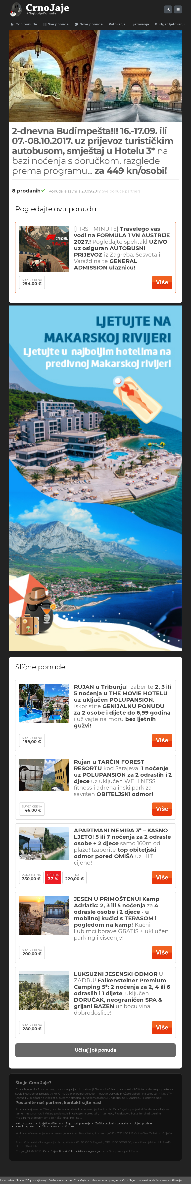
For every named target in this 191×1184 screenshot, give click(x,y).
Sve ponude (56, 24)
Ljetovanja (140, 24)
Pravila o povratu (26, 1126)
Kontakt (70, 1126)
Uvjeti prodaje (143, 1123)
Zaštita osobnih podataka (112, 1123)
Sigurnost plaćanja (78, 1123)
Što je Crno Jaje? (33, 1082)
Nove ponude (89, 24)
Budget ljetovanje (170, 24)
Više (162, 282)
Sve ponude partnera (121, 191)
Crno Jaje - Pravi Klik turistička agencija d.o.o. (75, 1151)
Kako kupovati (24, 1123)
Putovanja (117, 24)
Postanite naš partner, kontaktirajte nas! (58, 1102)
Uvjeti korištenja (50, 1123)
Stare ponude (51, 1126)
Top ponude (23, 24)
